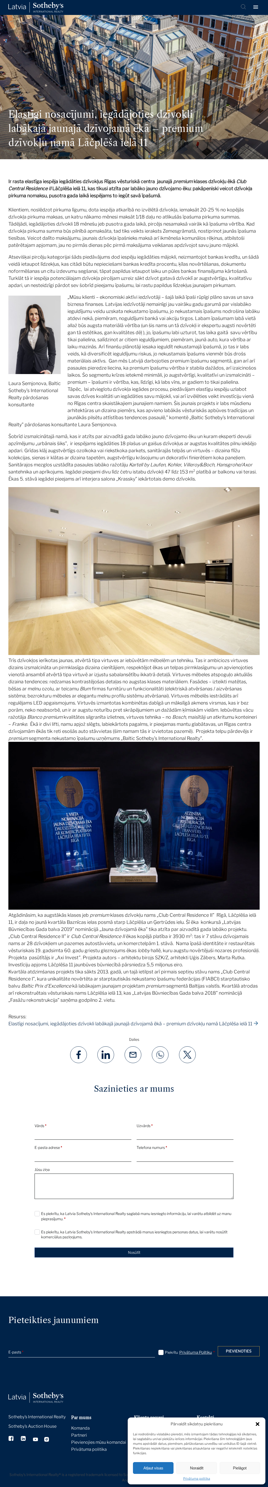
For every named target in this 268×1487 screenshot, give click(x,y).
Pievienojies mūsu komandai (98, 1442)
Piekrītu (190, 1352)
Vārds (40, 1125)
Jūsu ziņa (42, 1169)
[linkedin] (24, 1439)
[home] (42, 1391)
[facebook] (11, 1439)
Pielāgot (240, 1468)
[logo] (35, 7)
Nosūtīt (134, 1252)
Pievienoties (239, 1351)
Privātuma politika (196, 1478)
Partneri (79, 1435)
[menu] (256, 7)
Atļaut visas (153, 1468)
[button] (257, 1424)
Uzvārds (145, 1125)
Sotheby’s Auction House (32, 1426)
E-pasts (15, 1352)
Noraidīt (196, 1468)
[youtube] (35, 1440)
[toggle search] (244, 7)
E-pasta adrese (48, 1147)
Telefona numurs (152, 1147)
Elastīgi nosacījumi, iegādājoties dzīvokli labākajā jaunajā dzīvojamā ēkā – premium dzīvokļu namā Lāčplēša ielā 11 (130, 1023)
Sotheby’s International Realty (37, 1416)
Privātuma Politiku (195, 1352)
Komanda (80, 1428)
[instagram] (46, 1440)
